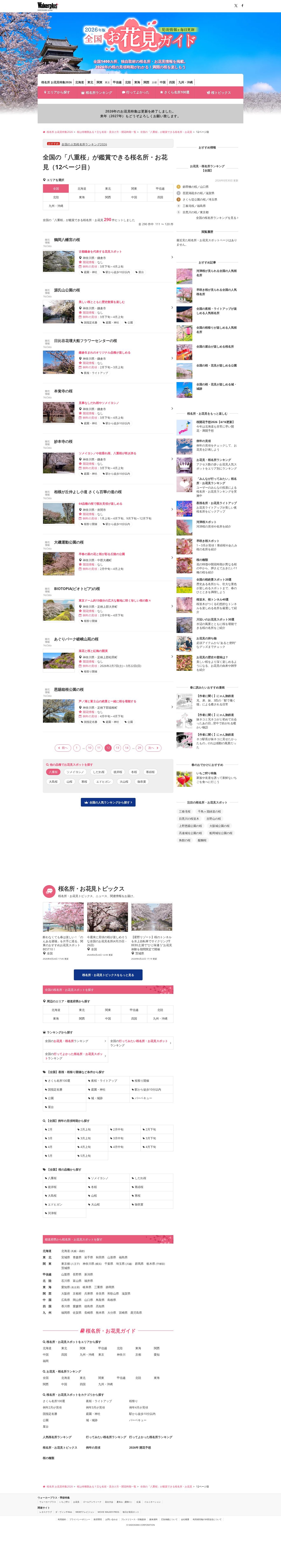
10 (89, 748)
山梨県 (65, 1274)
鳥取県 (100, 1300)
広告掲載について (169, 1519)
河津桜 (52, 1213)
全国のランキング (66, 1041)
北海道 (79, 82)
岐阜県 (87, 1287)
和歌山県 (113, 1293)
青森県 (77, 1257)
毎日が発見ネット (131, 1511)
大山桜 (124, 782)
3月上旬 (85, 1138)
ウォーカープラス (47, 1501)
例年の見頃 (93, 1447)
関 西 (47, 1293)
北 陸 (47, 1281)
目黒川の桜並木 (189, 819)
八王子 (75, 1264)
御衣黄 (141, 782)
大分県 (111, 1312)
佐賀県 (77, 1312)
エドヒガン (103, 782)
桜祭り (133, 1401)
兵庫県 (88, 1293)
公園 (51, 1098)
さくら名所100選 (176, 92)
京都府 (77, 1293)
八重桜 (52, 1178)
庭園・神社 (98, 1089)
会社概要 (185, 1519)
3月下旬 (151, 1138)
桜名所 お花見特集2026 (56, 82)
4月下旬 (151, 1147)
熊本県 (100, 1312)
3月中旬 (118, 1138)
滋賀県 (126, 1293)
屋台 (51, 1107)
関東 (99, 82)
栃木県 (150, 1264)
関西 (146, 82)
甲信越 (117, 82)
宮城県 (65, 1257)
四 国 (47, 1306)
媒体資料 (153, 1519)
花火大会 (109, 1501)
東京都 (65, 1264)
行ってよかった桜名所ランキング (150, 1437)
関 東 (47, 1264)
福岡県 (65, 1312)
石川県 (65, 1281)
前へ (65, 748)
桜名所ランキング (99, 92)
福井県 (88, 1281)
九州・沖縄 (185, 82)
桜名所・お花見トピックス (60, 1447)
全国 (46, 1378)
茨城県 (65, 1268)
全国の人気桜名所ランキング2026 (84, 144)
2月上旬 (85, 1129)
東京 (107, 82)
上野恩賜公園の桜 (190, 826)
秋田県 (100, 1257)
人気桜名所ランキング (57, 1437)
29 (139, 748)
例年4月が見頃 (138, 1407)
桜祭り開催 (142, 1081)
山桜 (69, 782)
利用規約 (62, 1519)
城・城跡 (97, 1098)
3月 (50, 1138)
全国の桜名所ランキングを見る (216, 217)
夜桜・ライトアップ (104, 1081)
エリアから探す (58, 92)
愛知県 (65, 1287)
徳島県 (88, 1306)
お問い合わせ (111, 1519)
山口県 (88, 1300)
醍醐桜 (202, 840)
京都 (154, 82)
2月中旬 (118, 1129)
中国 (163, 82)
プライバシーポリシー (80, 1519)
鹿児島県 (136, 1312)
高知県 (100, 1306)
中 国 (47, 1300)
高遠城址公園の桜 (190, 833)
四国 (172, 82)
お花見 (76, 1501)
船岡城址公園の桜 (220, 833)
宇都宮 (160, 1264)
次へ (151, 748)
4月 (50, 1147)
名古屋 (75, 1287)
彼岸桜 (118, 772)
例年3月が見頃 (95, 1407)
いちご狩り (64, 1501)
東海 (137, 82)
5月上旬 (85, 1156)
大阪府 (65, 1293)
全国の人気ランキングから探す (109, 802)
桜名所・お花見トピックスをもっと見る (108, 975)
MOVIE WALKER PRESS (108, 1511)
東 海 (47, 1287)
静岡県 (110, 1287)
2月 (50, 1129)
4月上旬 (85, 1147)
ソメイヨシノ (75, 772)
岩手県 (88, 1257)
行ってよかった (137, 92)
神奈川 (121, 1354)
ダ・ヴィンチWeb (63, 1511)
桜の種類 (48, 1458)
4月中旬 (118, 1147)
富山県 (77, 1281)
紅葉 (139, 1501)
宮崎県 (123, 1312)
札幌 (74, 1251)
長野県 (77, 1274)
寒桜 (84, 782)
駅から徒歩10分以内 (148, 1089)
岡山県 (77, 1300)
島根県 (111, 1300)
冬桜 (134, 772)
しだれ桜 (99, 772)
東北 (90, 82)
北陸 (128, 82)
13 (117, 748)
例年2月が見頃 (52, 1407)
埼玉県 (120, 1264)
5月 (50, 1156)
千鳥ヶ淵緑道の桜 (209, 811)
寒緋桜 (150, 772)
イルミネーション (152, 1501)
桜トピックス (221, 92)
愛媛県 (77, 1306)
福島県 (123, 1257)
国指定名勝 (55, 1089)
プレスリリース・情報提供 (133, 1519)
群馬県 (139, 1264)
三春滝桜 (184, 811)
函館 (81, 1251)
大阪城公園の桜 (219, 826)
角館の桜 (184, 840)
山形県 (111, 1257)
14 (126, 748)
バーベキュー (143, 1098)
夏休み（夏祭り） (125, 1501)
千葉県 (109, 1264)
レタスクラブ (45, 1511)
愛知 (157, 1354)
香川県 (65, 1306)
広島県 (65, 1300)
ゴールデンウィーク (92, 1501)
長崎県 (88, 1312)
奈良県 (100, 1293)
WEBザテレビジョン (84, 1511)
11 (99, 748)
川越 (128, 1264)
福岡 (46, 1361)
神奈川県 (88, 1264)
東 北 (47, 1257)
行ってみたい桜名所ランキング (106, 1437)
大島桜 (53, 782)
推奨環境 (98, 1519)
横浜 (98, 1264)
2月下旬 (151, 1129)
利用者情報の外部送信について (207, 1519)
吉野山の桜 (214, 819)
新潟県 (88, 1274)
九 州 (47, 1312)
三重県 (98, 1287)
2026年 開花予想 (140, 1447)
